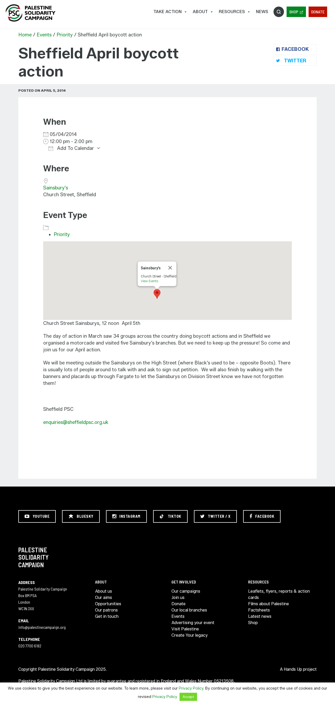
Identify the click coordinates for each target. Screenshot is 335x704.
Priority (65, 35)
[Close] (170, 267)
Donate (318, 11)
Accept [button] (188, 697)
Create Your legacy (189, 635)
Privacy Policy (191, 688)
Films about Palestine (268, 603)
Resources (232, 11)
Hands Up (293, 669)
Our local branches (189, 610)
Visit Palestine (185, 628)
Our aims (103, 597)
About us (103, 591)
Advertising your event (192, 622)
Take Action (167, 11)
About (200, 11)
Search (278, 12)
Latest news (259, 616)
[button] (157, 294)
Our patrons (106, 610)
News (262, 11)
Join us (178, 597)
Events (44, 35)
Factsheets (259, 610)
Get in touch (107, 616)
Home (25, 35)
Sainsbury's (55, 188)
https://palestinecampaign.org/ (30, 13)
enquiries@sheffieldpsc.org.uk (75, 422)
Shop (293, 11)
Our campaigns (185, 591)
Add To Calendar (75, 148)
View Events (149, 281)
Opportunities (108, 603)
